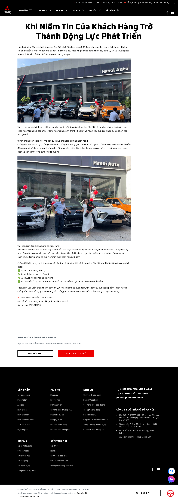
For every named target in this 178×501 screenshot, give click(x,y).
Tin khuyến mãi (23, 455)
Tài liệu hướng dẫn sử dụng (94, 424)
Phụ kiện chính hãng (58, 424)
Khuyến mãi (55, 399)
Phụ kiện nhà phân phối (60, 429)
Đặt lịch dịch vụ (89, 414)
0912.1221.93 (116, 2)
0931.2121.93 (93, 2)
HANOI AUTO (25, 10)
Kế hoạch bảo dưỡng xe (93, 429)
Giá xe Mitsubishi (24, 445)
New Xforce (22, 409)
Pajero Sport (22, 429)
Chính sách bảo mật (58, 455)
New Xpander (23, 414)
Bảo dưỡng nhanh (91, 399)
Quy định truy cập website (61, 465)
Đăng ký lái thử (56, 419)
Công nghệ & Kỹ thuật (26, 470)
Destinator (22, 399)
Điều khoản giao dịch (59, 460)
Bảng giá (54, 395)
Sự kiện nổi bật (23, 450)
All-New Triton (23, 424)
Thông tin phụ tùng (91, 409)
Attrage (20, 404)
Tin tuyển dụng (23, 465)
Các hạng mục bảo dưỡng (94, 404)
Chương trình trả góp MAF (61, 409)
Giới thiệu (54, 445)
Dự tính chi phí (56, 404)
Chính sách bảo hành (92, 395)
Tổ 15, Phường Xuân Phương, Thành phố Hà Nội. (148, 2)
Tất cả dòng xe (23, 395)
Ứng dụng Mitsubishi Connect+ (96, 419)
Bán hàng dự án (57, 414)
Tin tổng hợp (22, 460)
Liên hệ (53, 450)
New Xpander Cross (25, 419)
